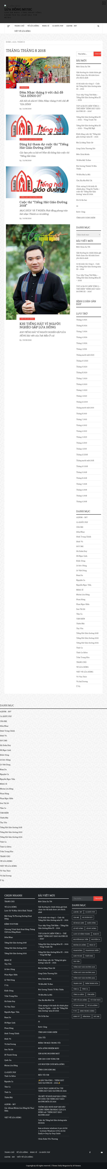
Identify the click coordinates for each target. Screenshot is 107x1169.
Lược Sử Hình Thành (81, 934)
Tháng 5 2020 (81, 390)
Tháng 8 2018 (81, 478)
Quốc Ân (7, 1060)
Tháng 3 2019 (81, 437)
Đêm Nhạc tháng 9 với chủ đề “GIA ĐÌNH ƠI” (41, 94)
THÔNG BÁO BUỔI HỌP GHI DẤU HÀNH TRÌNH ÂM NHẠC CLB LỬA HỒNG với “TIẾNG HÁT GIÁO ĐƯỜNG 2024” (52, 1111)
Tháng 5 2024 (81, 343)
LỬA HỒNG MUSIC (18, 9)
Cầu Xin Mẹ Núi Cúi (84, 180)
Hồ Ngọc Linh (81, 556)
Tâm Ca (79, 614)
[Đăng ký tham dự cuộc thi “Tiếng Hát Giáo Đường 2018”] (38, 127)
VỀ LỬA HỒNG (33, 26)
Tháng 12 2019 (82, 402)
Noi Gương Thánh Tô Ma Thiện (86, 167)
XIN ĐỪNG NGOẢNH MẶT (49, 1054)
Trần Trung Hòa (82, 657)
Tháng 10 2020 (82, 361)
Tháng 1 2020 (81, 396)
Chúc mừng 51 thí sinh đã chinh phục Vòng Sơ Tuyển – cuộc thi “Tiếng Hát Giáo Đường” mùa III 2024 (88, 190)
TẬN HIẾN (80, 619)
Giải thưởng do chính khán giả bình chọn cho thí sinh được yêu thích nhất (88, 75)
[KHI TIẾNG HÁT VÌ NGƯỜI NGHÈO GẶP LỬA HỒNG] (38, 272)
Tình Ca (79, 648)
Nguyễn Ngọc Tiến (83, 585)
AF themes (77, 1166)
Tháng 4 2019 (81, 431)
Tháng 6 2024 (81, 337)
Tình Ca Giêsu (82, 652)
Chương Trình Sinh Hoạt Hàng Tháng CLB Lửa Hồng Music (19, 930)
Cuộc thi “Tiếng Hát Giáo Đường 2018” (43, 203)
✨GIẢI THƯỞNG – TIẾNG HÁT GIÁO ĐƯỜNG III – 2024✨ (51, 1081)
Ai (77, 206)
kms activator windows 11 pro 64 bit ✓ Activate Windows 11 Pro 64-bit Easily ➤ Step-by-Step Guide (52, 1131)
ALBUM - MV (77, 912)
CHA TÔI (41, 1038)
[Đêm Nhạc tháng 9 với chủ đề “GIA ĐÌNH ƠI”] (38, 72)
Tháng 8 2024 (81, 326)
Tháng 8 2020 (81, 372)
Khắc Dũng (80, 561)
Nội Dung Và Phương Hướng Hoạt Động (18, 917)
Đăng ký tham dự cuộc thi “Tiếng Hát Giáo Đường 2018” (44, 145)
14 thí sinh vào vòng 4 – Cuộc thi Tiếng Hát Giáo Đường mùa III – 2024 (88, 86)
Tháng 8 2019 (81, 414)
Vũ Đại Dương (82, 681)
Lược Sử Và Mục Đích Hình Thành (18, 911)
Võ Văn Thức (81, 677)
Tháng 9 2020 (81, 367)
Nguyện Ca (80, 580)
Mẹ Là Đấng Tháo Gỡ (84, 143)
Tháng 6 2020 (81, 384)
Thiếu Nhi (80, 624)
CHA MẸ (79, 527)
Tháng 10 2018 (82, 466)
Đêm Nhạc (24, 87)
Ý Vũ (78, 686)
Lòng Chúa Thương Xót (85, 148)
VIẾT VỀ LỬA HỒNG (22, 31)
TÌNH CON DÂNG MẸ (47, 1070)
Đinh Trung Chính (83, 537)
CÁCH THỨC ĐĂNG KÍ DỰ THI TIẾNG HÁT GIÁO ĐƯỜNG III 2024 (52, 1089)
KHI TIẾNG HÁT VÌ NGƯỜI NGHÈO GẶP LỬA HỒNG (40, 325)
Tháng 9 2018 (81, 472)
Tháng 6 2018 (81, 490)
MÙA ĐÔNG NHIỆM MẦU (48, 1048)
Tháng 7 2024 (81, 331)
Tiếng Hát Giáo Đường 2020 (87, 638)
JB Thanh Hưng (10, 1055)
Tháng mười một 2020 (85, 355)
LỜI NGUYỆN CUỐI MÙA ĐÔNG (51, 1064)
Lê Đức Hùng (81, 566)
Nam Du (79, 575)
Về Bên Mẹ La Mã (83, 175)
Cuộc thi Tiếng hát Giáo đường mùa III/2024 (52, 1121)
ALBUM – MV (71, 26)
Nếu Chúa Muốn (82, 154)
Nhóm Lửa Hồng (83, 595)
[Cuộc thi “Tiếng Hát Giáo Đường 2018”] (38, 182)
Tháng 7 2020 (81, 378)
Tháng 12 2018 (82, 455)
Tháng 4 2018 (81, 501)
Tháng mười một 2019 (85, 408)
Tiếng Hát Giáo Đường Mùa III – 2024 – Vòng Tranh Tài (88, 118)
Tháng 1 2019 (81, 449)
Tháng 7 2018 (81, 484)
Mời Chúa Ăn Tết (83, 67)
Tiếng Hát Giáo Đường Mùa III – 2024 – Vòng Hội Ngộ (88, 127)
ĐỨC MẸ (79, 546)
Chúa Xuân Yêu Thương (48, 1139)
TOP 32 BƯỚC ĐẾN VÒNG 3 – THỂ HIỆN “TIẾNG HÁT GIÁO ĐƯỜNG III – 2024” (88, 108)
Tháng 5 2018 (81, 496)
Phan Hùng (80, 599)
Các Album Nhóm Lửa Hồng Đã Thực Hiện (19, 1109)
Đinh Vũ (79, 542)
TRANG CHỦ (19, 26)
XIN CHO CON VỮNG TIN (48, 1059)
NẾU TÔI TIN (43, 1075)
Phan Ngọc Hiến (82, 604)
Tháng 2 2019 (81, 443)
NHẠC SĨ (45, 26)
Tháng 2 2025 (81, 320)
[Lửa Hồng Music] (101, 1152)
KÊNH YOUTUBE (11, 924)
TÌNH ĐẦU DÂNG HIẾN (85, 218)
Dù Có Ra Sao (81, 200)
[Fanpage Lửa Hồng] (88, 1152)
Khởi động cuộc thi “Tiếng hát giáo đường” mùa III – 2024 (88, 135)
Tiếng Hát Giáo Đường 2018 (31, 139)
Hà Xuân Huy (81, 551)
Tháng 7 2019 (81, 419)
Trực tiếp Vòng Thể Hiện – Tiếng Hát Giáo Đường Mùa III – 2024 (88, 97)
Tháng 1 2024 (81, 349)
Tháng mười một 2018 (85, 460)
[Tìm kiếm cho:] (85, 54)
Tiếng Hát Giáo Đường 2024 (87, 643)
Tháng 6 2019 (81, 425)
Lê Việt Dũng (81, 571)
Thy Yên (79, 628)
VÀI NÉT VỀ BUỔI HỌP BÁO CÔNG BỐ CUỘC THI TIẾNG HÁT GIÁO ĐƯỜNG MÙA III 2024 (52, 1099)
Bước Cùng (80, 212)
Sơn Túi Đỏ (80, 609)
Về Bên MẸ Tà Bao (83, 160)
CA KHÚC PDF (57, 26)
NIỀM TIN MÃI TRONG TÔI (49, 1043)
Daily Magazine (64, 1166)
